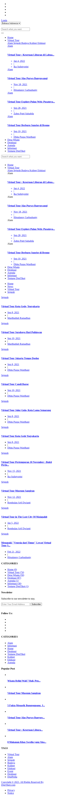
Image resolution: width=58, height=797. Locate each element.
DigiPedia (12, 776)
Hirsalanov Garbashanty (19, 557)
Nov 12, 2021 (14, 497)
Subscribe (36, 604)
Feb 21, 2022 (13, 551)
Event (10, 771)
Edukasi (41, 43)
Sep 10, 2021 (13, 338)
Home (10, 37)
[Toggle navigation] (2, 33)
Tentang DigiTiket (16, 151)
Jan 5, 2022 (13, 523)
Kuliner (34, 43)
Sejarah (17, 43)
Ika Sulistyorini (14, 476)
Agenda (11, 145)
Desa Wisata (13, 139)
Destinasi (11, 142)
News (10, 286)
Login (4, 20)
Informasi (12, 148)
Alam (10, 43)
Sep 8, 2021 (13, 312)
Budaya (25, 43)
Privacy (11, 790)
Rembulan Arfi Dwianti (18, 502)
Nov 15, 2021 (14, 471)
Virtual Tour (13, 40)
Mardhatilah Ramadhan (18, 318)
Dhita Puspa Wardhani (18, 370)
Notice (10, 793)
